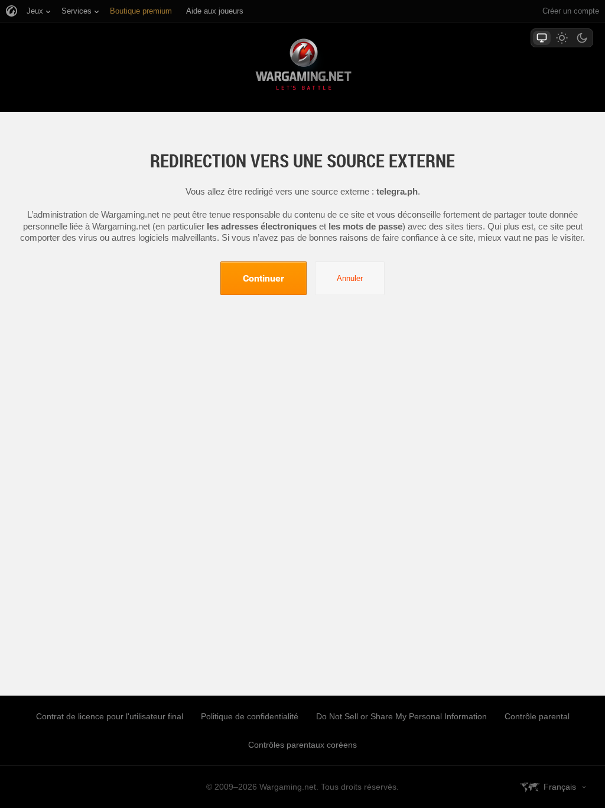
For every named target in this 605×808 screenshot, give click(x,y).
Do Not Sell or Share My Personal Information (401, 716)
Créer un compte (570, 11)
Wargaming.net (302, 67)
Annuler (350, 278)
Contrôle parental (537, 716)
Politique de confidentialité (249, 716)
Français (560, 786)
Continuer (263, 278)
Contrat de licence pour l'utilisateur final (109, 716)
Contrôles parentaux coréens (302, 744)
